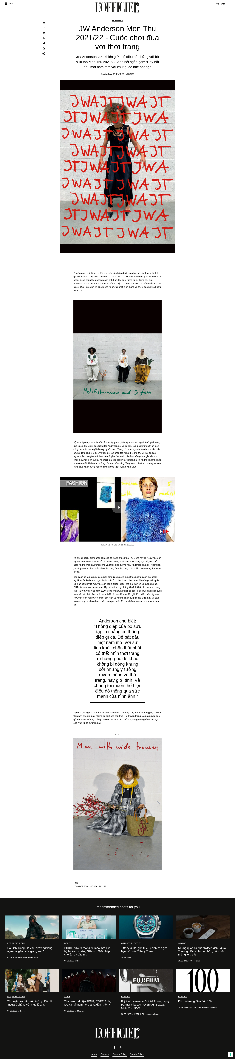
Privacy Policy (119, 1054)
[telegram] (44, 53)
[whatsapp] (44, 48)
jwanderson (80, 886)
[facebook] (44, 28)
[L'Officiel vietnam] (117, 8)
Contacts (105, 1054)
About (94, 1054)
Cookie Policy (137, 1054)
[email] (44, 23)
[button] (158, 804)
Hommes (117, 20)
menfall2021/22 (98, 886)
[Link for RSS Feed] (120, 1047)
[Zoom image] (117, 366)
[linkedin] (44, 38)
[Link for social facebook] (114, 1048)
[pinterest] (44, 33)
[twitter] (44, 43)
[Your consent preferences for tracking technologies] (230, 1054)
